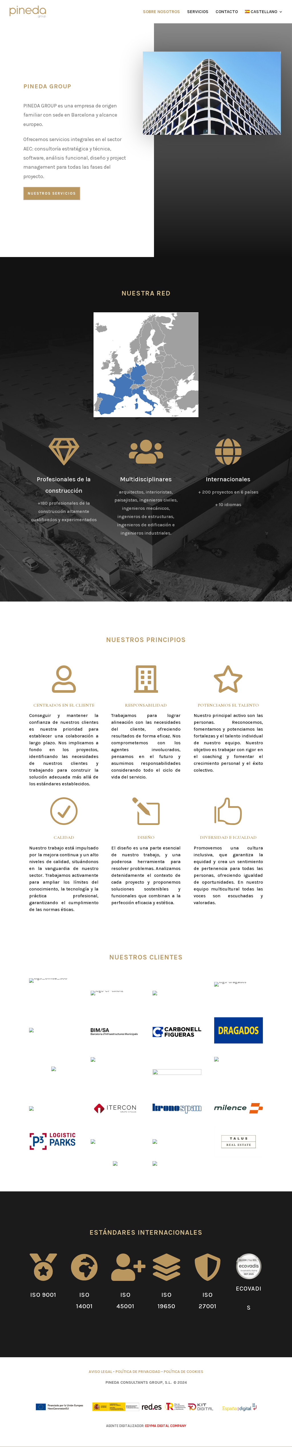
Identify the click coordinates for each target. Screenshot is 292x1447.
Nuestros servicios (52, 193)
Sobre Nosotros (161, 12)
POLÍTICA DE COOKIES (183, 1371)
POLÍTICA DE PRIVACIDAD (137, 1371)
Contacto (227, 12)
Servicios (197, 12)
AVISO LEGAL (100, 1371)
